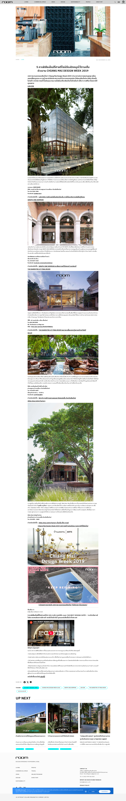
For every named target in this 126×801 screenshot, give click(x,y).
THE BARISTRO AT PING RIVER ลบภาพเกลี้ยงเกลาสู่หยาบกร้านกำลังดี (62, 330)
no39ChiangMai (38, 395)
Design (63, 2)
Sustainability (75, 2)
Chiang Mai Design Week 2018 (51, 688)
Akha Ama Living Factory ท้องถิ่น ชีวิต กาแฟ (54, 523)
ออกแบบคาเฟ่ (22, 691)
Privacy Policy (84, 785)
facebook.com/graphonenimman (43, 263)
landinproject (37, 194)
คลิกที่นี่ (42, 677)
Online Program (36, 774)
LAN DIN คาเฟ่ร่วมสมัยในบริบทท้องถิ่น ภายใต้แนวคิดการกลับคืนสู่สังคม (62, 197)
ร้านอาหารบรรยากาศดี (65, 749)
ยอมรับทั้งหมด (105, 791)
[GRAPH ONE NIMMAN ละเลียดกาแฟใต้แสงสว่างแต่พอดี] (60, 223)
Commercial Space (40, 2)
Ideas (53, 2)
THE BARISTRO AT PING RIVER (39, 269)
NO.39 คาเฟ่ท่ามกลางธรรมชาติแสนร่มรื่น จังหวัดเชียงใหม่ (57, 398)
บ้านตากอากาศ (29, 749)
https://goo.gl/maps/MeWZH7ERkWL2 (42, 327)
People (88, 2)
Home (17, 59)
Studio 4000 (20, 749)
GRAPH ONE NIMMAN (36, 200)
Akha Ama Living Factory (36, 401)
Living (26, 2)
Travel (33, 771)
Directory (99, 2)
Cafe (22, 59)
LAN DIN (31, 86)
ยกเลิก (93, 791)
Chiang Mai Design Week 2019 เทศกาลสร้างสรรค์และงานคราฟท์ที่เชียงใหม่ (63, 526)
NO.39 (30, 333)
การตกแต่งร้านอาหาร (53, 749)
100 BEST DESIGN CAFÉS (31, 688)
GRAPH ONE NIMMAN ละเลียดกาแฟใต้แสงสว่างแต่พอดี (57, 266)
